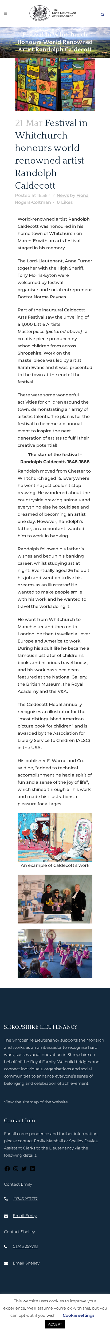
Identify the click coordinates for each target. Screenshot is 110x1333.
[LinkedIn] (32, 1170)
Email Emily (25, 1215)
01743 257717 (25, 1198)
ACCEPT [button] (55, 1324)
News (63, 195)
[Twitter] (24, 1170)
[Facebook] (7, 1170)
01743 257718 (25, 1246)
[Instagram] (16, 1170)
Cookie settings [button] (79, 1315)
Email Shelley (26, 1263)
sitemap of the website (45, 1101)
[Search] (102, 13)
